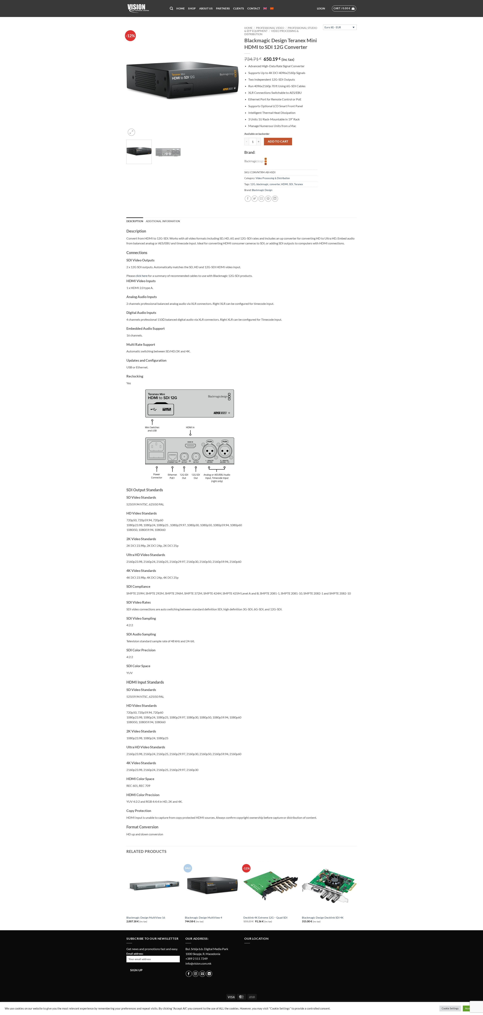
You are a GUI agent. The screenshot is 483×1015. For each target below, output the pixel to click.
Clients (238, 8)
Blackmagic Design (262, 190)
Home (180, 8)
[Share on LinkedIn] (275, 199)
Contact (253, 8)
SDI (291, 184)
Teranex (298, 184)
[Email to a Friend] (261, 199)
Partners (223, 8)
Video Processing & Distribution (273, 178)
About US (206, 8)
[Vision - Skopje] (145, 8)
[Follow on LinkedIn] (209, 974)
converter (275, 184)
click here (141, 275)
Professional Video (270, 27)
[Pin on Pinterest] (268, 199)
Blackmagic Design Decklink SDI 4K (323, 917)
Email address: (134, 953)
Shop (192, 8)
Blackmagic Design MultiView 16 (145, 917)
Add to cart (278, 141)
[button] (321, 8)
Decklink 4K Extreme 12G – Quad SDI (265, 917)
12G (252, 184)
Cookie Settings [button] (450, 1008)
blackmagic (262, 184)
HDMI (284, 184)
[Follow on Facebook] (189, 974)
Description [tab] (134, 221)
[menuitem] (265, 8)
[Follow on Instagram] (195, 974)
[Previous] (133, 80)
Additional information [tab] (163, 221)
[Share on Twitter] (254, 199)
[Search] (171, 8)
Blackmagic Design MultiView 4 (203, 917)
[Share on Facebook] (248, 199)
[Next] (231, 80)
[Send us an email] (202, 974)
